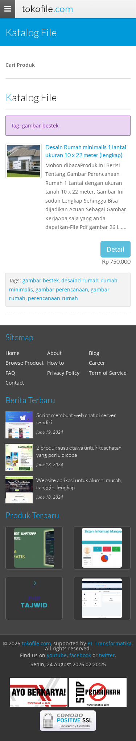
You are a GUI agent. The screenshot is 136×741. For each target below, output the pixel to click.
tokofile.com (36, 643)
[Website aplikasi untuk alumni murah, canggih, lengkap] (20, 489)
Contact (14, 382)
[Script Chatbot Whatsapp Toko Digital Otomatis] (34, 547)
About (54, 353)
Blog (94, 353)
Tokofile (47, 9)
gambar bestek (40, 280)
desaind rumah (80, 280)
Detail (115, 249)
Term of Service (108, 372)
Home (12, 353)
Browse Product (24, 362)
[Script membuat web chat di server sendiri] (20, 424)
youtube (57, 655)
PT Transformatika (109, 643)
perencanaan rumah (53, 298)
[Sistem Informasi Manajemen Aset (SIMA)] (102, 547)
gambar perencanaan (62, 289)
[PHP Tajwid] (34, 598)
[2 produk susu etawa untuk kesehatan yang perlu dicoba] (20, 457)
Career (97, 362)
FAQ (10, 372)
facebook (80, 655)
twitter (107, 655)
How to (55, 362)
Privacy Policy (63, 372)
